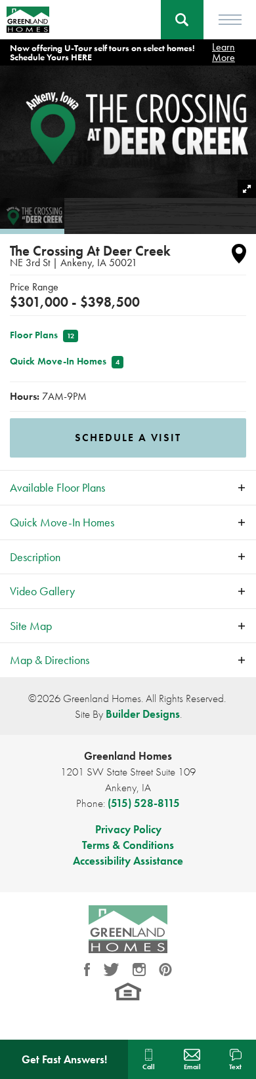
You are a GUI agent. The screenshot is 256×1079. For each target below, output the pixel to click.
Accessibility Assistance (128, 860)
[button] (182, 19)
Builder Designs (143, 714)
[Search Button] (182, 19)
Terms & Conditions (128, 845)
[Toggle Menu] (229, 19)
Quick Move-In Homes (64, 361)
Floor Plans (42, 335)
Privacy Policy (128, 829)
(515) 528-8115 (144, 803)
